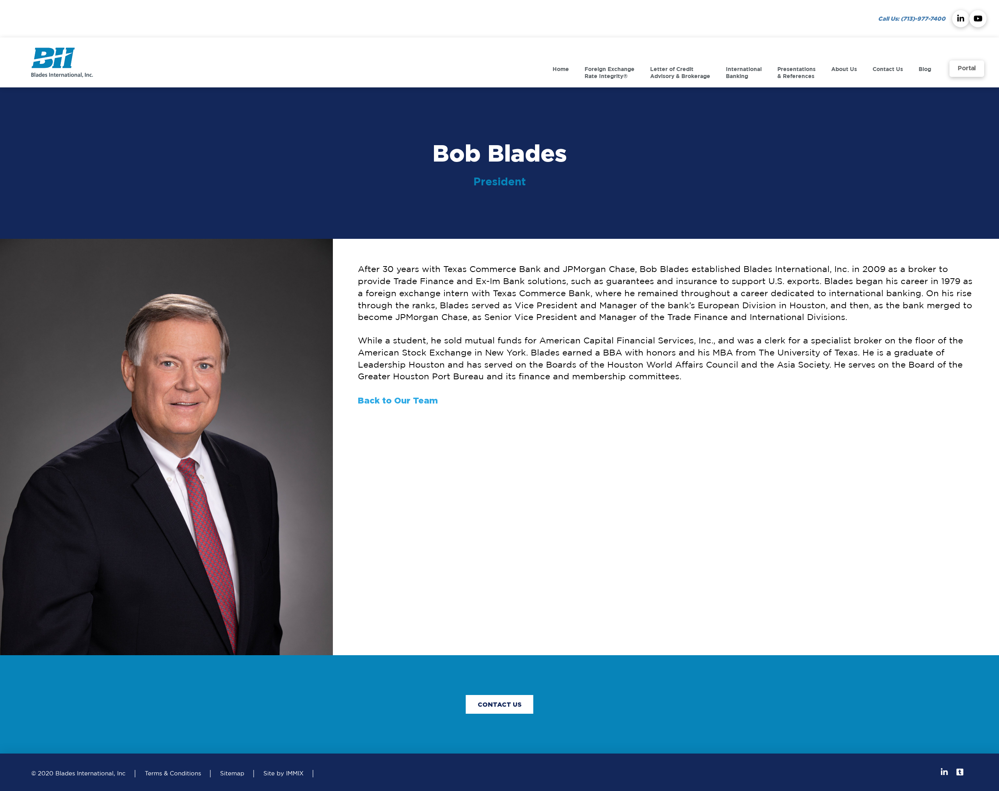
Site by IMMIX (283, 773)
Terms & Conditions (173, 773)
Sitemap (232, 773)
